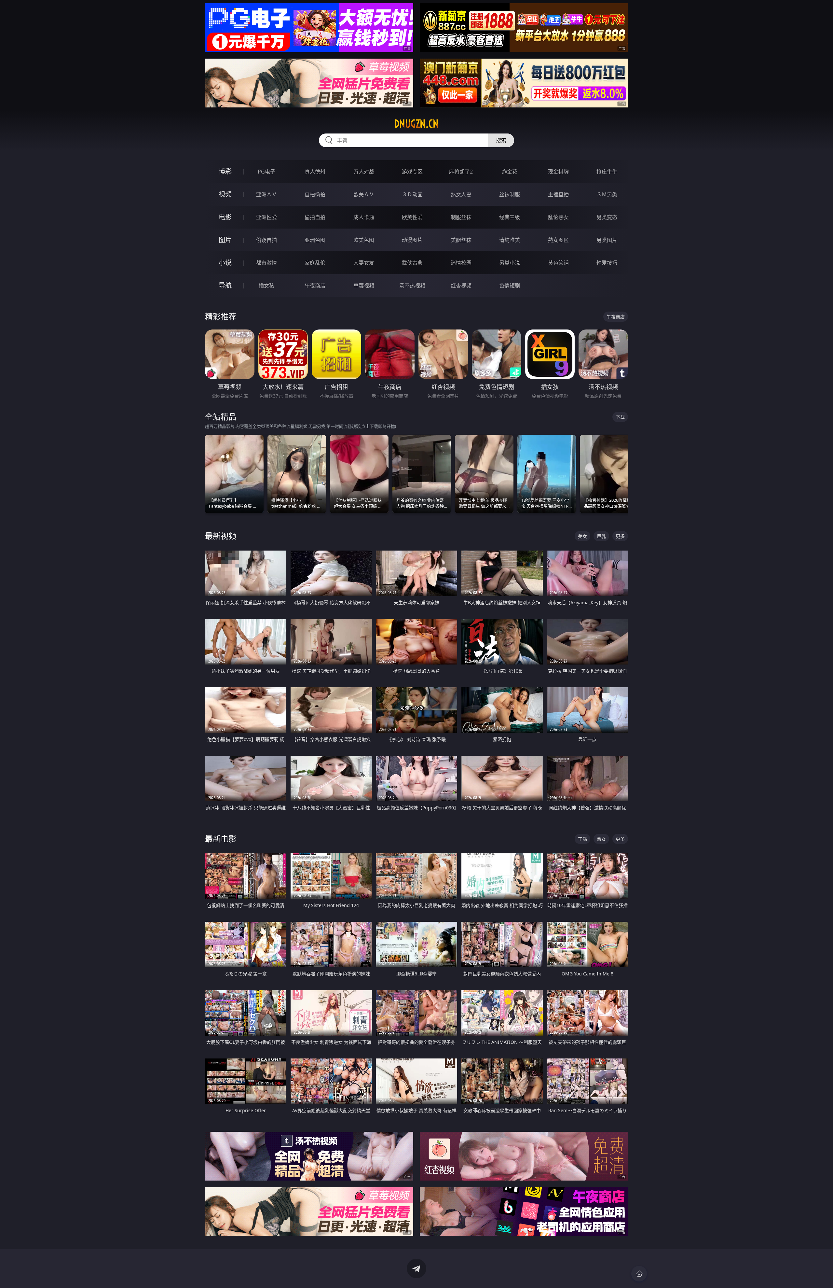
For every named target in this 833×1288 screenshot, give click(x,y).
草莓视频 (363, 285)
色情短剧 (509, 285)
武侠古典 (412, 262)
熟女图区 (558, 240)
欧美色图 (363, 240)
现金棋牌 (558, 171)
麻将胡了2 (461, 171)
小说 (225, 262)
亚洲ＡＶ (266, 194)
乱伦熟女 (558, 217)
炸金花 (509, 171)
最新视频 (220, 535)
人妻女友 (363, 262)
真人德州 (315, 171)
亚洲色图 (315, 240)
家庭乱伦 (315, 262)
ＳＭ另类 (606, 194)
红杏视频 (461, 285)
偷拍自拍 (315, 217)
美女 (582, 536)
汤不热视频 (412, 285)
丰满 (582, 839)
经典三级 (509, 217)
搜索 (501, 140)
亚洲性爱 (266, 217)
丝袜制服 (509, 194)
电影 (225, 217)
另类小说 (509, 262)
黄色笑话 (558, 262)
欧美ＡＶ (363, 194)
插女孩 (266, 285)
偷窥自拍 (266, 240)
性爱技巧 (606, 262)
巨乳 (601, 536)
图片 (225, 239)
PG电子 (266, 171)
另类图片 (606, 240)
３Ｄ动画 (412, 194)
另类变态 (606, 217)
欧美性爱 (412, 217)
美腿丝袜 (461, 240)
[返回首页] (639, 1273)
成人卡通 (363, 217)
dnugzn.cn (416, 123)
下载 (620, 417)
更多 (620, 536)
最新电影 (220, 838)
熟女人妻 (461, 194)
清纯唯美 (509, 240)
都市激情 (266, 262)
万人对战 (363, 171)
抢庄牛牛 (606, 171)
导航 (225, 285)
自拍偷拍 (315, 194)
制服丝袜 (461, 217)
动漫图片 (412, 240)
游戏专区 (412, 171)
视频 (225, 194)
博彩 (225, 171)
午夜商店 (315, 285)
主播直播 (558, 194)
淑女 (601, 839)
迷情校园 (461, 262)
